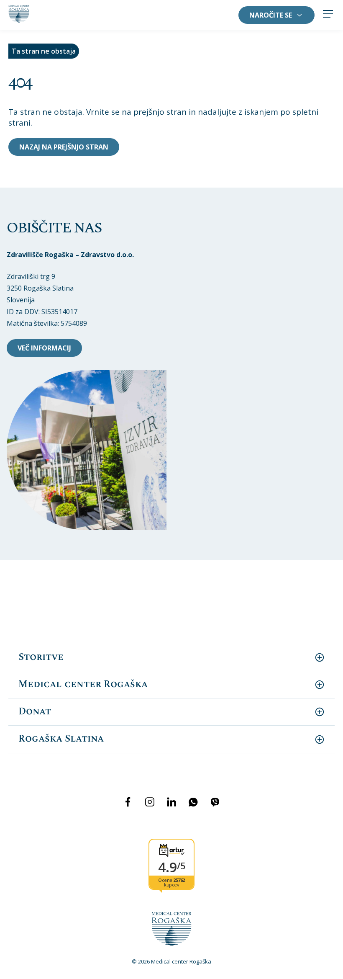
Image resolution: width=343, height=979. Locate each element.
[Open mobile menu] (328, 15)
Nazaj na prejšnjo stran (63, 147)
